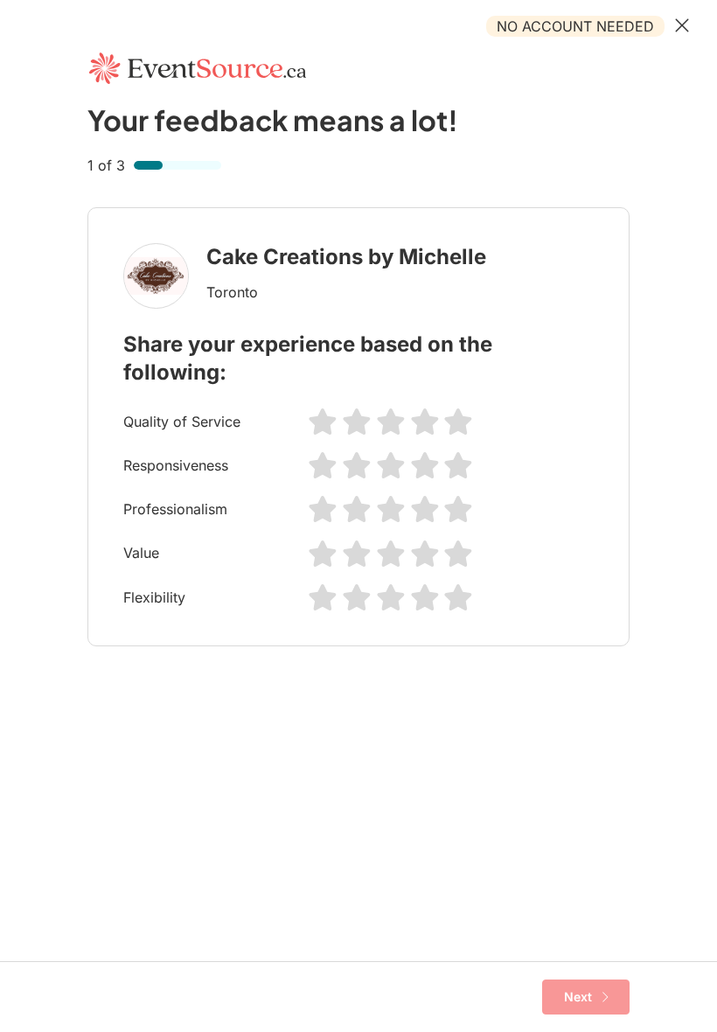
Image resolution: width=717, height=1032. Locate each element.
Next (578, 996)
